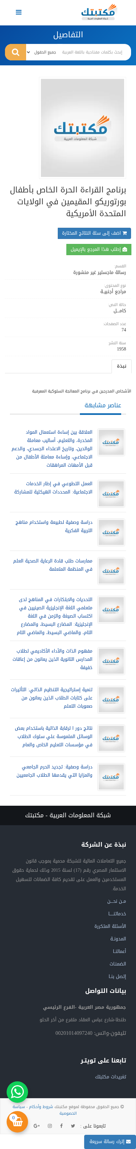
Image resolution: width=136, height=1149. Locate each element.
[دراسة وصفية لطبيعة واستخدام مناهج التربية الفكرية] (109, 532)
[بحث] (15, 52)
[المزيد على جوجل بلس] (36, 1126)
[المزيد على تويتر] (73, 1126)
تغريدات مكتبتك (110, 1076)
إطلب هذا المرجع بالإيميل (96, 249)
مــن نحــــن (116, 901)
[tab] (122, 366)
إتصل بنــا (117, 976)
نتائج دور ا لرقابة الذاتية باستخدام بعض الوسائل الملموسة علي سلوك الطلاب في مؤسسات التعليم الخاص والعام (53, 736)
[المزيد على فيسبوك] (61, 1126)
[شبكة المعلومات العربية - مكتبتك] (99, 12)
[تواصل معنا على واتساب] (17, 1092)
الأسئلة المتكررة (110, 926)
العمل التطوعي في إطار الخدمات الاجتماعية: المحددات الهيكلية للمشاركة (53, 487)
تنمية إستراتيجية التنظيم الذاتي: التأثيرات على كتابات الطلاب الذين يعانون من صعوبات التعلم (51, 698)
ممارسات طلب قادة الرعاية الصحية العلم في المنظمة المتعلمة (52, 565)
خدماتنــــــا (117, 913)
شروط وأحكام (41, 1106)
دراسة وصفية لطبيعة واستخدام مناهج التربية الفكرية (54, 526)
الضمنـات (118, 964)
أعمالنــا (119, 951)
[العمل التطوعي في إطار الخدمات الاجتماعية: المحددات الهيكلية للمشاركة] (109, 494)
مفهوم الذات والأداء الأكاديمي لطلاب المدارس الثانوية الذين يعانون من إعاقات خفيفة (52, 659)
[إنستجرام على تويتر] (50, 1126)
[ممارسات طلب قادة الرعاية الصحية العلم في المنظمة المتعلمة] (109, 571)
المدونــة (118, 938)
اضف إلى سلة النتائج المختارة (92, 233)
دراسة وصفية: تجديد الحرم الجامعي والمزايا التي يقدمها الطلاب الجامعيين (54, 771)
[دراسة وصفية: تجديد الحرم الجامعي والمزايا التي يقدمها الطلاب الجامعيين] (109, 777)
